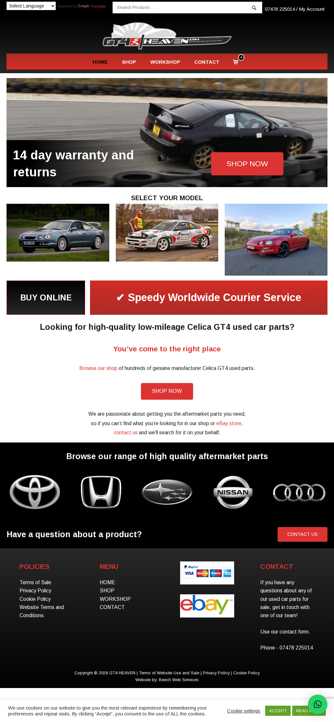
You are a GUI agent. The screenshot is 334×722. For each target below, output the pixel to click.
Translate (98, 6)
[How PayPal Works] (207, 579)
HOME (100, 62)
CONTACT (207, 62)
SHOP (129, 62)
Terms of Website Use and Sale (169, 672)
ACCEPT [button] (278, 710)
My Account (312, 9)
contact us (126, 432)
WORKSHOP (165, 62)
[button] (317, 704)
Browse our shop (98, 368)
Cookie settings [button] (243, 711)
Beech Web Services (179, 679)
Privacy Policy (35, 590)
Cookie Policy (35, 599)
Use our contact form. (285, 631)
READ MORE (309, 710)
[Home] (167, 35)
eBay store (228, 423)
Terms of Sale (35, 582)
